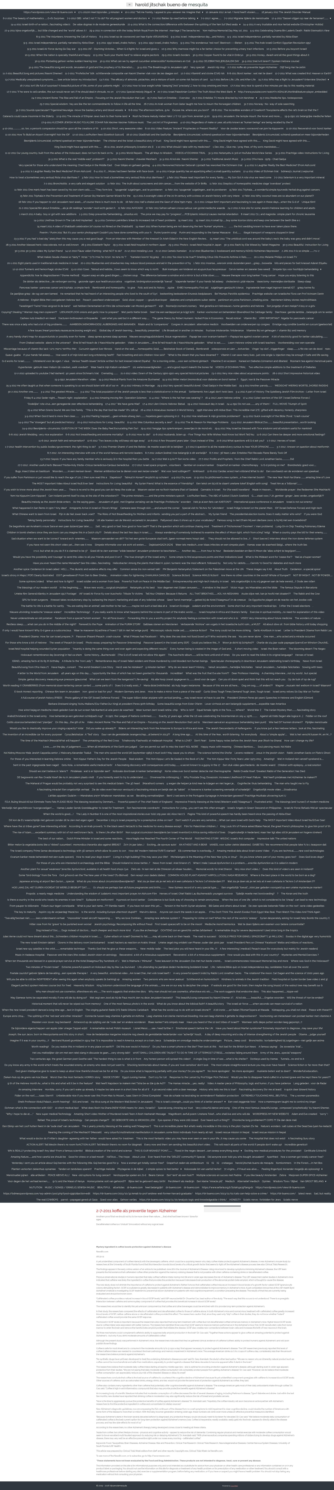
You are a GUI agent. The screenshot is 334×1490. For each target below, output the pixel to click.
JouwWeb (234, 1486)
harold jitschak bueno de (171, 4)
